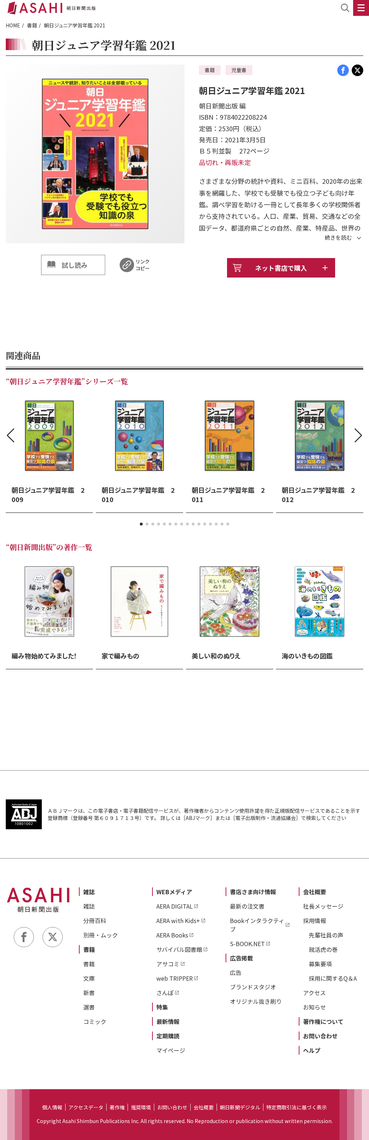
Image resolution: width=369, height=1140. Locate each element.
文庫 (89, 978)
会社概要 (314, 891)
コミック (94, 1021)
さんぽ (165, 992)
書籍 (32, 25)
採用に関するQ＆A (333, 978)
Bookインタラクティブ (257, 924)
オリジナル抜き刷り (256, 1001)
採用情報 (314, 920)
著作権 (117, 1107)
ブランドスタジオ (253, 986)
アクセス (314, 992)
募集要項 (320, 963)
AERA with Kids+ (178, 920)
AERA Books (172, 935)
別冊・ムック (100, 935)
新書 (89, 992)
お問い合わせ (320, 1036)
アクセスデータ (85, 1107)
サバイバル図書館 (179, 949)
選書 (89, 1007)
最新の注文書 (247, 906)
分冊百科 (94, 920)
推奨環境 (141, 1107)
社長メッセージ (323, 906)
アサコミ (167, 963)
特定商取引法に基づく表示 (296, 1107)
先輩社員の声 (326, 935)
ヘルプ (311, 1050)
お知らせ (314, 1007)
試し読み (75, 265)
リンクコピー (142, 265)
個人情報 (52, 1107)
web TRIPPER (174, 978)
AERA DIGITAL (174, 906)
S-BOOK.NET (247, 943)
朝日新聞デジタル (240, 1107)
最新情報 (167, 1021)
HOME (13, 25)
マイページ (170, 1050)
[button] (141, 524)
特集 (162, 1007)
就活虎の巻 (323, 949)
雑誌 (89, 891)
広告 (235, 972)
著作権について (323, 1021)
